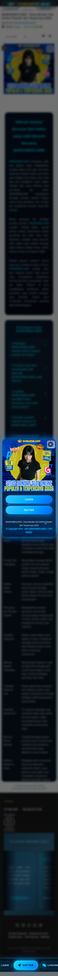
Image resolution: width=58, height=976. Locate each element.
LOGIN (29, 499)
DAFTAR (29, 510)
